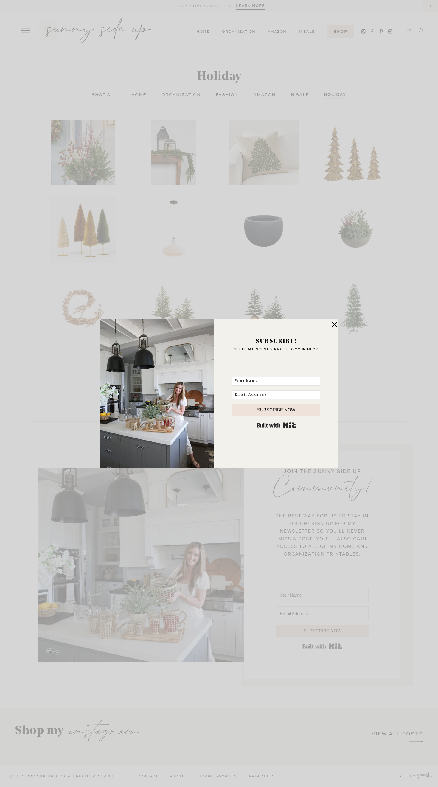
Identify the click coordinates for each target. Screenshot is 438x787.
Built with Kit (276, 425)
